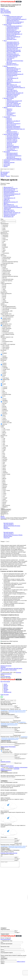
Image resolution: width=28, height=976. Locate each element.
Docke (4, 229)
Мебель (5, 107)
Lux (3, 390)
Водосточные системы (11, 206)
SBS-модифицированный (8, 306)
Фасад (5, 40)
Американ (5, 472)
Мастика (4, 260)
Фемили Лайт (5, 421)
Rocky (4, 396)
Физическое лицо (6, 751)
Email (16, 860)
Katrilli (4, 384)
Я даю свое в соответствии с (14, 769)
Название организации (21, 754)
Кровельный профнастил (11, 191)
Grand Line (5, 226)
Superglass (4, 357)
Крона (4, 483)
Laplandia (4, 388)
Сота (3, 496)
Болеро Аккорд (6, 474)
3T (3, 351)
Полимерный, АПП (7, 311)
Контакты (3, 667)
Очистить (3, 517)
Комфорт (4, 353)
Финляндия (5, 302)
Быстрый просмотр (8, 523)
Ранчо (3, 415)
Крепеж (6, 166)
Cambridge (5, 367)
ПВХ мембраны (9, 204)
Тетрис (4, 499)
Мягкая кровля (8, 187)
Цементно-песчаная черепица (12, 194)
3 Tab (3, 428)
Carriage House (6, 369)
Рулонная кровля (9, 195)
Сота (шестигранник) (7, 316)
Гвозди (4, 267)
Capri (3, 442)
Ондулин (7, 196)
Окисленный (5, 309)
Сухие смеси (7, 163)
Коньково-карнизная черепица (10, 261)
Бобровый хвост (6, 319)
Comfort (4, 372)
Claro (3, 444)
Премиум (4, 413)
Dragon (4, 448)
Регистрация (7, 11)
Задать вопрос (13, 669)
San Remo (4, 459)
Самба (4, 492)
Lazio (3, 454)
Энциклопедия (7, 692)
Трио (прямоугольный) (8, 315)
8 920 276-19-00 (5, 10)
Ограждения (7, 117)
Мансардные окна (9, 211)
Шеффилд (4, 506)
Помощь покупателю (6, 665)
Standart (4, 356)
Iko (3, 242)
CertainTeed (5, 236)
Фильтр (2, 516)
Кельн (3, 481)
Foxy (3, 376)
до (1, 222)
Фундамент (6, 15)
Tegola (4, 250)
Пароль (17, 745)
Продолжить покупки (11, 853)
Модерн (4, 487)
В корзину (3, 853)
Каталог (3, 176)
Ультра (4, 418)
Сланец (4, 343)
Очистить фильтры (5, 676)
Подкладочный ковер (7, 263)
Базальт (4, 338)
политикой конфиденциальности (17, 711)
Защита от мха (6, 273)
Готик (3, 431)
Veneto (4, 466)
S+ (3, 354)
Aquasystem (5, 225)
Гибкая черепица (6, 257)
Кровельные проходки (10, 214)
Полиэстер (5, 312)
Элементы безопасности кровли (13, 207)
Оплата (5, 690)
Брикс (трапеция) (6, 328)
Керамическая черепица (11, 202)
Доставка (6, 689)
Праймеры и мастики (9, 162)
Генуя (3, 475)
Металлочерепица (9, 189)
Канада (4, 286)
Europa (4, 375)
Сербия (4, 290)
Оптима (4, 412)
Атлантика (5, 401)
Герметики (5, 268)
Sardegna (4, 460)
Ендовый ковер (6, 258)
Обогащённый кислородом (9, 308)
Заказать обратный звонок (15, 668)
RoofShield (5, 247)
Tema (3, 462)
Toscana (4, 465)
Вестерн (4, 403)
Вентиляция (7, 151)
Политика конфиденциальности (11, 673)
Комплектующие (6, 274)
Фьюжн (4, 502)
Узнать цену (7, 528)
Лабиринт (4, 484)
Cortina (4, 447)
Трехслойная (5, 348)
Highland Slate (5, 379)
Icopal (3, 228)
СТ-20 (4, 416)
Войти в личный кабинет (7, 765)
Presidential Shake (6, 394)
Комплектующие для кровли (12, 212)
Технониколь (5, 231)
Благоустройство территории (11, 134)
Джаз (3, 404)
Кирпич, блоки (7, 24)
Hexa (3, 453)
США (3, 289)
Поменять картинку (6, 761)
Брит (3, 251)
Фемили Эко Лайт (7, 422)
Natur (3, 456)
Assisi (3, 441)
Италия (4, 284)
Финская (4, 424)
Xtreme (4, 469)
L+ (3, 385)
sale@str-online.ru (5, 669)
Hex (3, 451)
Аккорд (4, 471)
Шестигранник (6, 505)
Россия (4, 287)
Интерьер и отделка (9, 98)
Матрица (4, 486)
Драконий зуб (5, 321)
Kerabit (4, 245)
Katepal (4, 244)
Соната (4, 495)
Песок (4, 340)
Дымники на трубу (9, 215)
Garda (3, 450)
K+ (3, 382)
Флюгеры (7, 200)
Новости (6, 685)
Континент (5, 410)
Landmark (4, 387)
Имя (16, 706)
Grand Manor (5, 378)
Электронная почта (20, 732)
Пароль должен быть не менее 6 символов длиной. (14, 955)
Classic (4, 370)
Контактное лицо (5, 946)
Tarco (3, 248)
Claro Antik (5, 445)
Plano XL (4, 393)
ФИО (16, 857)
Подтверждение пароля (7, 952)
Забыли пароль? (5, 746)
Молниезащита (8, 216)
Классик (4, 407)
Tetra (3, 463)
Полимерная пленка (7, 341)
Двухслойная (5, 345)
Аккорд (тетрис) (6, 318)
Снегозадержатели (9, 198)
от (1, 220)
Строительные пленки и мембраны (13, 159)
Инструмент (7, 165)
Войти (9, 939)
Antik (3, 440)
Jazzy (3, 381)
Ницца (4, 489)
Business (4, 366)
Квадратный (5, 331)
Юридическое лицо (7, 752)
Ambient (4, 363)
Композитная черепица (10, 188)
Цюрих (4, 503)
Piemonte (4, 457)
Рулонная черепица (7, 280)
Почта (17, 841)
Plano (3, 391)
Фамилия (17, 757)
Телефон (17, 707)
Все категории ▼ (5, 172)
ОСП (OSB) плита (9, 210)
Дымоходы (7, 208)
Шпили (6, 203)
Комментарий (17, 720)
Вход (2, 11)
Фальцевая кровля (9, 192)
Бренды (2, 8)
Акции (5, 684)
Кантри (4, 406)
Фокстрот (4, 500)
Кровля (5, 66)
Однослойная (5, 347)
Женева (4, 432)
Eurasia (4, 373)
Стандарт (4, 497)
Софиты (6, 199)
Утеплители (7, 161)
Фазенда (4, 419)
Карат (3, 434)
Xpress (4, 468)
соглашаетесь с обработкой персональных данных (13, 710)
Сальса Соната (6, 429)
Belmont (4, 364)
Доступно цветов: (9, 524)
